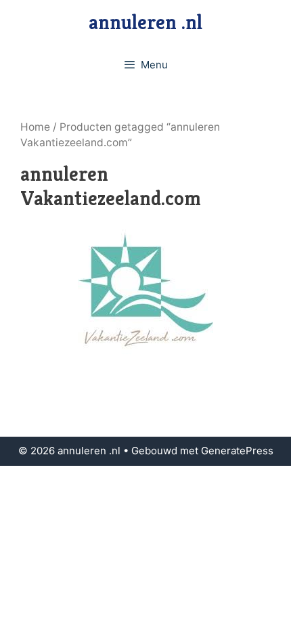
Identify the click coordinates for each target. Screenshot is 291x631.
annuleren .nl (145, 22)
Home (35, 127)
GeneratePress (237, 450)
